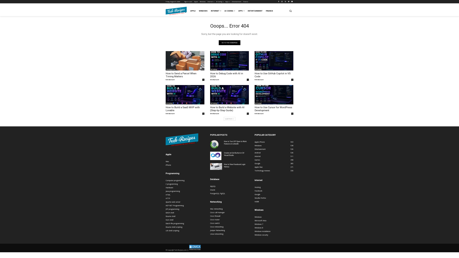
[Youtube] (292, 1)
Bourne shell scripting (174, 227)
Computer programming (175, 180)
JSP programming (172, 209)
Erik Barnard (170, 80)
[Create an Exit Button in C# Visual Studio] (215, 156)
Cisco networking (216, 227)
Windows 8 (259, 228)
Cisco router (215, 219)
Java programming (173, 191)
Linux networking (216, 234)
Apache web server (173, 202)
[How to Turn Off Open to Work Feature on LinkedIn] (214, 144)
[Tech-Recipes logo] (176, 11)
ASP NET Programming (175, 205)
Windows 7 (259, 224)
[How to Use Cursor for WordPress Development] (274, 94)
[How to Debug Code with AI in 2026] (229, 60)
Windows (258, 217)
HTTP (168, 198)
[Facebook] (278, 1)
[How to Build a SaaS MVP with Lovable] (185, 94)
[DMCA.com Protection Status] (195, 250)
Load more (228, 119)
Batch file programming (175, 223)
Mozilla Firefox (260, 198)
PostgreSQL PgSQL (217, 193)
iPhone (168, 165)
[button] (290, 11)
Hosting (258, 187)
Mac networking (216, 209)
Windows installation (262, 231)
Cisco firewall (215, 216)
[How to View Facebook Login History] (216, 166)
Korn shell (169, 220)
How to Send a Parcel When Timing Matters (181, 75)
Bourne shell (170, 216)
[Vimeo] (288, 1)
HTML (168, 195)
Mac (167, 161)
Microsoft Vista (260, 220)
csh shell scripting (172, 230)
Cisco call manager (217, 212)
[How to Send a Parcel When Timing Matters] (185, 60)
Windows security (261, 235)
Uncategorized (170, 69)
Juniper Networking (217, 230)
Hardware (169, 187)
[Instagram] (282, 1)
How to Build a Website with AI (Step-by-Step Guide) (227, 109)
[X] (285, 1)
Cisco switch (215, 223)
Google (257, 194)
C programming (172, 184)
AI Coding (214, 69)
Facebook (258, 191)
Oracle (212, 190)
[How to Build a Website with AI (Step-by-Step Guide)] (229, 94)
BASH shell (170, 213)
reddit (257, 201)
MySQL (213, 186)
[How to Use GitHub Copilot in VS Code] (274, 60)
